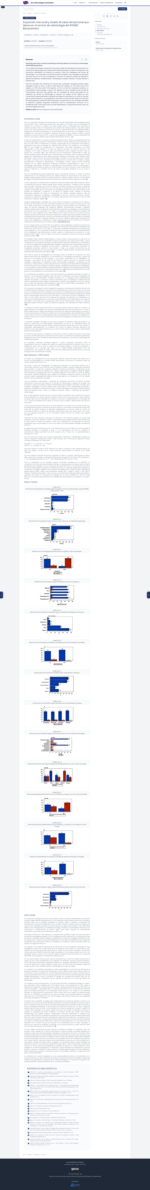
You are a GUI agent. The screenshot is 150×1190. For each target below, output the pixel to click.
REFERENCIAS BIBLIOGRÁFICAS (104, 34)
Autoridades (118, 2)
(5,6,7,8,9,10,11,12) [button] (64, 222)
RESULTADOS (100, 30)
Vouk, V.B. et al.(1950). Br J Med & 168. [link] (58, 1108)
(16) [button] (64, 271)
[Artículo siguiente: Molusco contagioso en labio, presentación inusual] (148, 595)
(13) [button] (37, 236)
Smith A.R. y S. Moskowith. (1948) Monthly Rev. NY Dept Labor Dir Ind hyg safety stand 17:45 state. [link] (58, 1100)
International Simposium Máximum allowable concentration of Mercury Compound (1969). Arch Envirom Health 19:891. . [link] (58, 1077)
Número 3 (43, 13)
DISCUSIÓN (100, 32)
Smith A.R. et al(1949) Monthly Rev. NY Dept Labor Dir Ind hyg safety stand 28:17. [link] (58, 1103)
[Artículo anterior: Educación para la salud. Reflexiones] (1, 595)
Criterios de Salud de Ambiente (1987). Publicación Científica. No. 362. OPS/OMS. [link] (58, 1080)
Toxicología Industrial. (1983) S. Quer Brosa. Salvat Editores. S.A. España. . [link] (58, 1083)
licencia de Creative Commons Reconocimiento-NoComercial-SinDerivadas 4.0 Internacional (75, 1176)
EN (86, 59)
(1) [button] (72, 137)
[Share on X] (114, 16)
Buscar (122, 9)
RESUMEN (99, 25)
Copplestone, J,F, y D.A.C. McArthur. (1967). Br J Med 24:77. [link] (58, 1111)
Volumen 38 (36, 13)
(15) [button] (58, 285)
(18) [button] (26, 304)
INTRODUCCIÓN (101, 26)
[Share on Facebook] (111, 16)
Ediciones (82, 3)
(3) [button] (42, 153)
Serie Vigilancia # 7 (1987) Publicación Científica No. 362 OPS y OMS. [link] (58, 1117)
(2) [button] (25, 147)
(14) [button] (53, 252)
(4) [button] (86, 179)
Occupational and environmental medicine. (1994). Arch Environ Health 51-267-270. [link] (58, 1132)
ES (82, 59)
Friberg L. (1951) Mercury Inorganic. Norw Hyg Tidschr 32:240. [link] (58, 1106)
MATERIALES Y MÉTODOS (103, 28)
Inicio (75, 2)
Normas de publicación (106, 2)
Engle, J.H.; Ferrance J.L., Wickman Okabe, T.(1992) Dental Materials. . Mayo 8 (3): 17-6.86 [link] (58, 1120)
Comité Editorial (93, 2)
